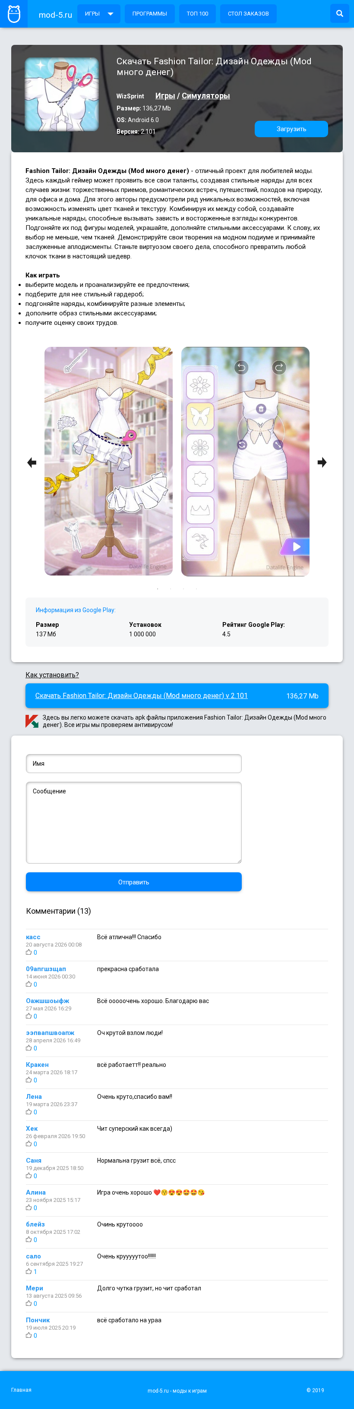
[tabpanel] (245, 462)
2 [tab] (170, 589)
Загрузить (292, 129)
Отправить (133, 882)
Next (322, 462)
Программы (150, 13)
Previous (32, 462)
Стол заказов (248, 13)
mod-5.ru (55, 15)
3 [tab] (183, 589)
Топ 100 (197, 13)
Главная (21, 1390)
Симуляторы (206, 95)
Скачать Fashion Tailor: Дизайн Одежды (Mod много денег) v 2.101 (141, 696)
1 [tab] (157, 589)
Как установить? (52, 675)
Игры (92, 13)
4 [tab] (196, 589)
